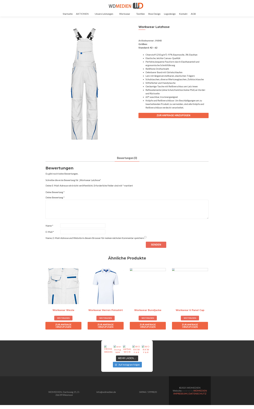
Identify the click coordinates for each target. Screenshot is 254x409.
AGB (193, 13)
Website (177, 390)
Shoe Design (154, 13)
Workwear (124, 13)
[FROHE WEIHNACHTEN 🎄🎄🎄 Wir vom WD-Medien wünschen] (108, 349)
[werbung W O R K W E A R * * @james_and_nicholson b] (127, 349)
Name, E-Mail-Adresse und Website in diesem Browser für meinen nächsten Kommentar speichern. (95, 238)
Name (49, 225)
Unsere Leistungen (104, 13)
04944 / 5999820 (148, 391)
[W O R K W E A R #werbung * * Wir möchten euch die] (146, 349)
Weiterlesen (63, 318)
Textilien (140, 13)
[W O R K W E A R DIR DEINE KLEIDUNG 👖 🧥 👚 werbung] (136, 349)
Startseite (68, 13)
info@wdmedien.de (106, 391)
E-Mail (50, 231)
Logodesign (170, 13)
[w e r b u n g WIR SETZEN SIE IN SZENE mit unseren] (118, 349)
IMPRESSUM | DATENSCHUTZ (189, 393)
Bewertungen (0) (127, 158)
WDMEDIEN (200, 390)
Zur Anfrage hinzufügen (173, 115)
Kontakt (183, 13)
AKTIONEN (82, 13)
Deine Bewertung (55, 192)
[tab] (127, 158)
